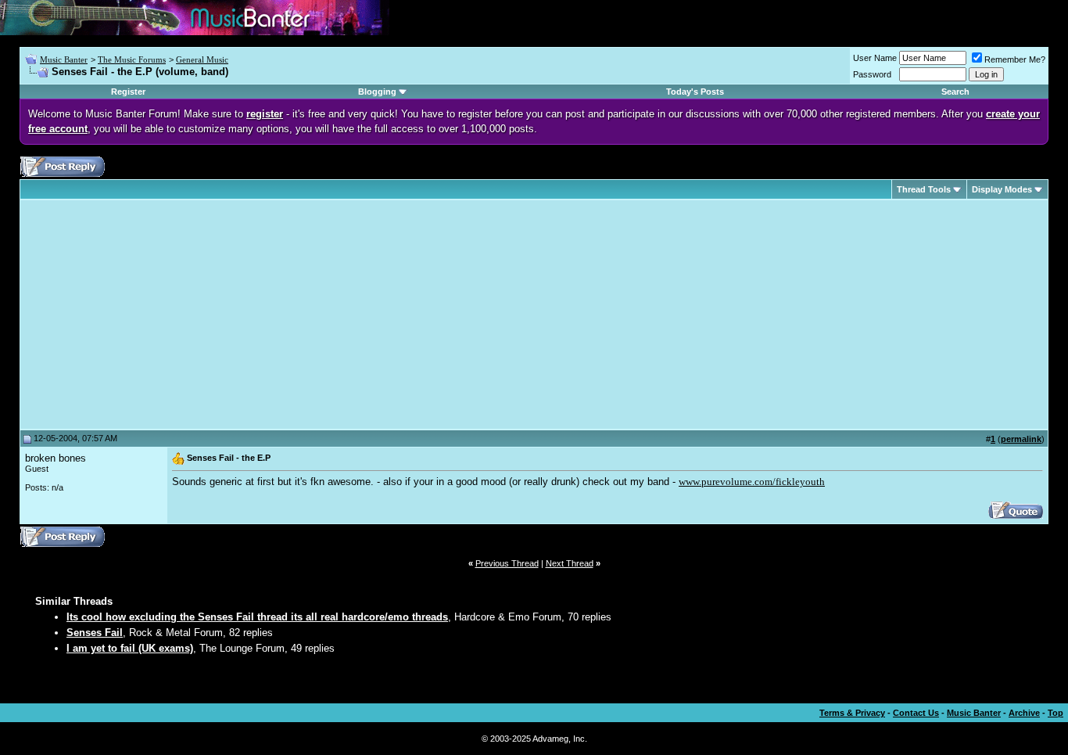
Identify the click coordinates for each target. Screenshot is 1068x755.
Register (128, 91)
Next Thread (569, 563)
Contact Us (916, 712)
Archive (1024, 712)
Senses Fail (94, 632)
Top (1055, 712)
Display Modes (1002, 189)
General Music (202, 59)
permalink (1021, 439)
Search (955, 91)
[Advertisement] (156, 314)
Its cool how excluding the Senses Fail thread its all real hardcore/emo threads (257, 617)
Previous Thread (507, 563)
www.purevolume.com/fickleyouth (752, 481)
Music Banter (64, 59)
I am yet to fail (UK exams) (129, 648)
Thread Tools (924, 189)
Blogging (377, 91)
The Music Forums (132, 59)
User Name (875, 58)
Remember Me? (1014, 59)
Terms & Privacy (852, 712)
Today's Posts (695, 91)
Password (872, 74)
